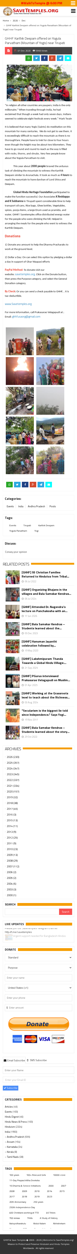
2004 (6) (11, 884)
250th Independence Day (22, 1207)
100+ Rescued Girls (36, 1175)
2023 (49, 1196)
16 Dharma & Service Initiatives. (25, 1185)
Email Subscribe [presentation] (16, 1060)
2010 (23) (12, 849)
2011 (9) (11, 843)
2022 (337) (13, 780)
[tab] (14, 1060)
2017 (12, 1196)
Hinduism (10, 1127)
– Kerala (9, 1152)
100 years (14, 1175)
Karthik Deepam (46, 525)
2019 (37, 1196)
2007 (63, 1185)
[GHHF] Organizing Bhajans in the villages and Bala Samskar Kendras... (46, 592)
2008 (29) (12, 861)
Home (6, 20)
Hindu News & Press (16, 1122)
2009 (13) (12, 855)
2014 (49, 1191)
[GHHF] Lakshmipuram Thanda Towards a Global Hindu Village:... (44, 661)
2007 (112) (13, 866)
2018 (24, 1196)
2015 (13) (12, 820)
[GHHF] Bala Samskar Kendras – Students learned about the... (43, 626)
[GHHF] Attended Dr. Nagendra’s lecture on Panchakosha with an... (44, 609)
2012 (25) (12, 837)
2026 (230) (13, 757)
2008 (12, 1191)
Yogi (36, 531)
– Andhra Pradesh (15, 1137)
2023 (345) (13, 774)
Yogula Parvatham (18, 531)
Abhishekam (59, 1223)
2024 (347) (13, 768)
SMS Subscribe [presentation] (38, 1060)
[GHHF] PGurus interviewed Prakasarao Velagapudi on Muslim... (46, 678)
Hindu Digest (12, 1117)
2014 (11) (12, 826)
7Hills (30, 1218)
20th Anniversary (17, 1202)
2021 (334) (13, 786)
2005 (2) (11, 878)
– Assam (10, 1142)
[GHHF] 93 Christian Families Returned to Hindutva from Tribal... (45, 574)
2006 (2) (11, 872)
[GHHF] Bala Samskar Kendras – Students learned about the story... (46, 730)
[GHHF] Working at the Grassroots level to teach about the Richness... (46, 695)
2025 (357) (13, 763)
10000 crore (59, 1175)
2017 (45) (12, 809)
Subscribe (11, 1088)
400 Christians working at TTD (24, 1212)
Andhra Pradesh (36, 506)
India (20, 506)
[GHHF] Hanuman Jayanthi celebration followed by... (39, 643)
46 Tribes (50, 1212)
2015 (62, 1191)
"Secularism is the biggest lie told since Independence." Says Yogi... (45, 712)
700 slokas (14, 1218)
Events (10, 506)
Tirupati (27, 525)
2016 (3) (11, 814)
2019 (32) (12, 797)
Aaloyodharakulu (17, 1223)
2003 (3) (11, 889)
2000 (51, 1185)
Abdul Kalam (39, 1223)
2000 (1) (11, 895)
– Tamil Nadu (12, 1157)
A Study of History (49, 1218)
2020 (15, 20)
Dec (24, 20)
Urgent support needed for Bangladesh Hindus (39, 930)
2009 (24, 1191)
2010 (37, 1191)
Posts (53, 506)
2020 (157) (13, 791)
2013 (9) (11, 832)
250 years (38, 1202)
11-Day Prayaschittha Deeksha (24, 1180)
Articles (9, 1107)
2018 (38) (12, 803)
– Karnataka (11, 1147)
